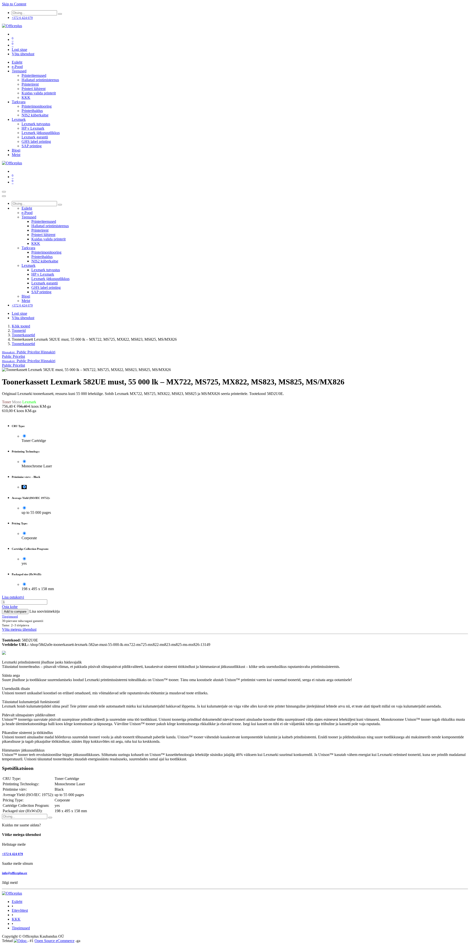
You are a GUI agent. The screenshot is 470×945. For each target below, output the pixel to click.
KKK (16, 919)
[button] (28, 352)
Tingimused (21, 928)
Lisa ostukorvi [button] (13, 597)
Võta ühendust (23, 54)
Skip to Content (14, 4)
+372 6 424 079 (12, 854)
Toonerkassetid (23, 335)
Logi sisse (19, 49)
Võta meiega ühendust (19, 629)
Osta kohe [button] (10, 607)
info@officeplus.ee (14, 873)
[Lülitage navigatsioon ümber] (4, 191)
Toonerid (19, 330)
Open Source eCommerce (54, 941)
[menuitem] (17, 62)
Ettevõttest (20, 910)
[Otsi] (60, 14)
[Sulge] (4, 196)
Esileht (17, 902)
